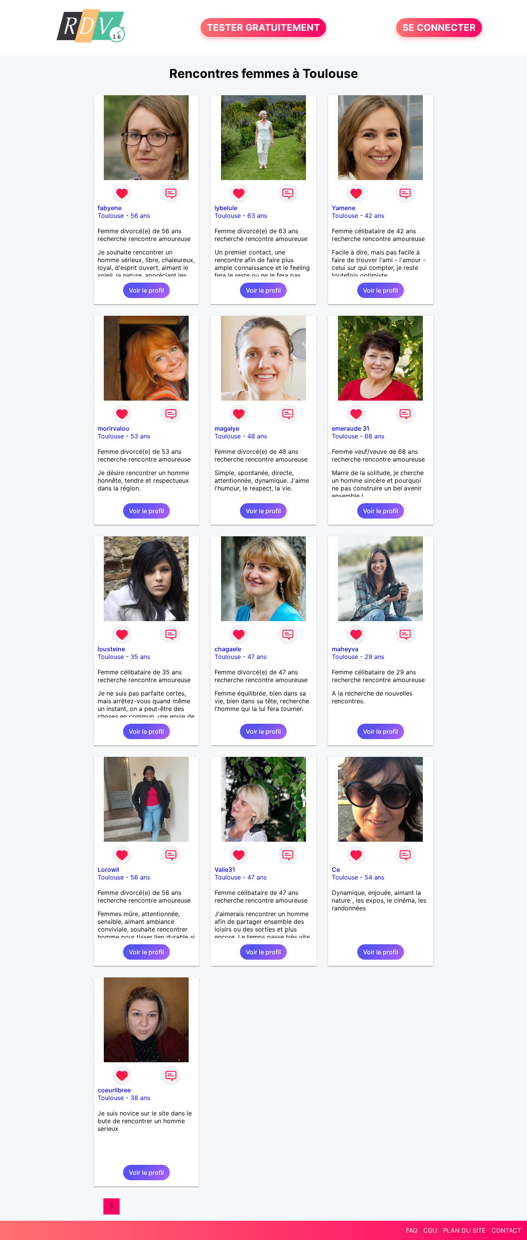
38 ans (140, 1098)
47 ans (257, 656)
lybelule (226, 208)
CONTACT (506, 1230)
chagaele (228, 649)
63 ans (257, 215)
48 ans (257, 436)
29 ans (374, 656)
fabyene (110, 208)
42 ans (374, 215)
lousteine (111, 649)
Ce (336, 869)
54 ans (374, 877)
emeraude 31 (351, 428)
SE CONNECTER (439, 27)
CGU (430, 1230)
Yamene (343, 208)
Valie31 (225, 869)
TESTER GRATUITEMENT (263, 27)
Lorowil (108, 869)
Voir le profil (146, 290)
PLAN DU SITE (464, 1230)
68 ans (374, 436)
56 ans (140, 215)
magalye (227, 428)
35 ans (140, 656)
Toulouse (111, 215)
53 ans (140, 436)
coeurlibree (114, 1090)
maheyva (345, 649)
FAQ (411, 1230)
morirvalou (113, 428)
